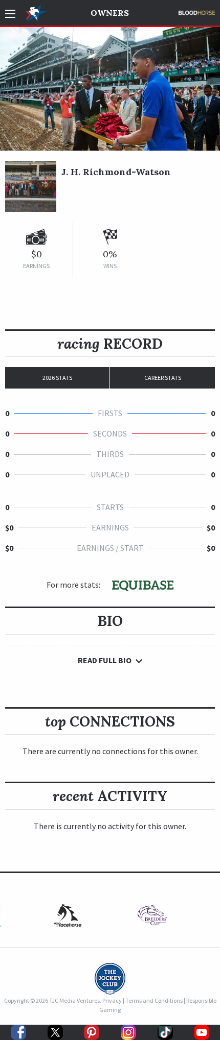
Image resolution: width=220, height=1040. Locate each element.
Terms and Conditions (154, 1000)
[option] (152, 918)
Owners (110, 13)
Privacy (112, 1000)
